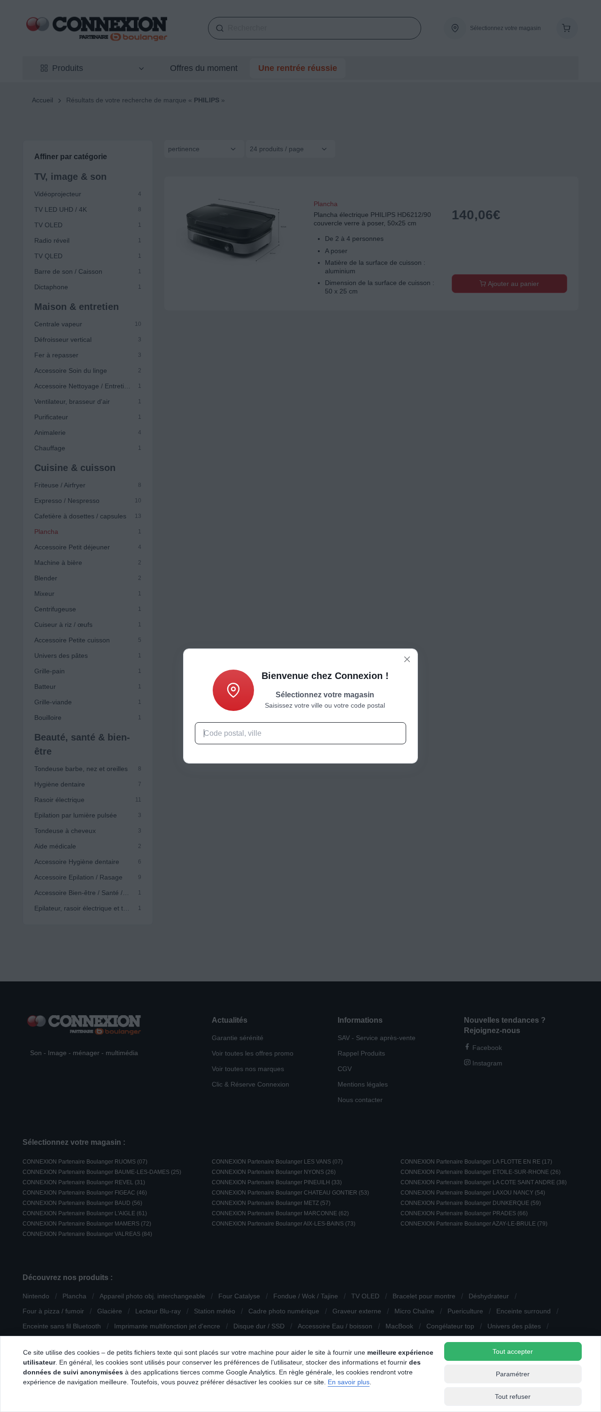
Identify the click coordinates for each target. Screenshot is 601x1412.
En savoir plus (349, 1382)
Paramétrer (513, 1374)
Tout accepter (513, 1351)
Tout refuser (513, 1396)
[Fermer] (407, 659)
